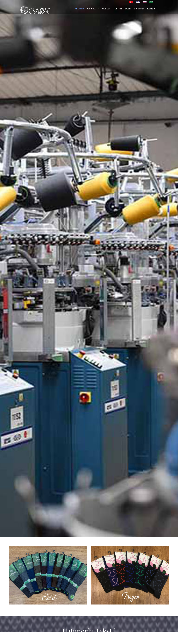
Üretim (118, 9)
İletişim (151, 9)
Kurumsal (92, 9)
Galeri (128, 9)
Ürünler (105, 9)
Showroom (139, 9)
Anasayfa (79, 9)
